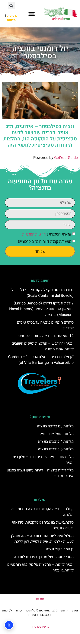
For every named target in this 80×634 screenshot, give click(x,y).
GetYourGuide (66, 158)
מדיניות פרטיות (40, 626)
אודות (40, 598)
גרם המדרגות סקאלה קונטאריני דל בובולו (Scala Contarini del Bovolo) (42, 292)
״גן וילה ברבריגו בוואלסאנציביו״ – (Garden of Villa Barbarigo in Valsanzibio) (41, 360)
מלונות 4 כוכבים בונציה (56, 441)
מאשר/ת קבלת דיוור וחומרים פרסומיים (44, 241)
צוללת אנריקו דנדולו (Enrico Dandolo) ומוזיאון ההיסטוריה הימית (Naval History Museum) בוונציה (41, 309)
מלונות (11, 20)
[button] (31, 14)
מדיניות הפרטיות (34, 234)
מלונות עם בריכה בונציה (55, 426)
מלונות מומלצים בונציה (56, 434)
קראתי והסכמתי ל (46, 234)
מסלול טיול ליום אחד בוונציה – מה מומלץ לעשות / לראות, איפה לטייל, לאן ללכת (42, 538)
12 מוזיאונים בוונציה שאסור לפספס (46, 336)
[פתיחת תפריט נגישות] (9, 625)
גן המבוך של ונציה (60, 549)
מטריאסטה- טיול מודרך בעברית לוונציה (44, 557)
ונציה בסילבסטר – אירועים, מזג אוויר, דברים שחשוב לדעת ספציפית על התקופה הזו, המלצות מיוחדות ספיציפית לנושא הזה (40, 136)
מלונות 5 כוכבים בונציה (56, 449)
